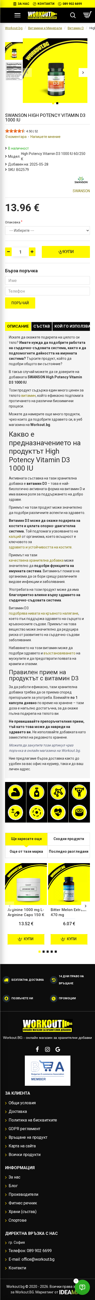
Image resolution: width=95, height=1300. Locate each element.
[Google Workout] (58, 1049)
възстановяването (59, 653)
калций (15, 537)
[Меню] (17, 15)
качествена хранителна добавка (36, 560)
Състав (41, 326)
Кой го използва (72, 326)
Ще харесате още (26, 839)
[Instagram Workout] (47, 1049)
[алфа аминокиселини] (58, 792)
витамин (28, 396)
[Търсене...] (73, 15)
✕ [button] (76, 1280)
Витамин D (76, 28)
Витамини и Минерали (45, 28)
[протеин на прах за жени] (15, 792)
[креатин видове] (79, 792)
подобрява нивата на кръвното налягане (43, 613)
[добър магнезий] (36, 812)
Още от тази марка (26, 851)
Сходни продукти (68, 839)
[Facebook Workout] (37, 1049)
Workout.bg (14, 28)
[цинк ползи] (79, 812)
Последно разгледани (68, 851)
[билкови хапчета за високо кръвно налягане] (58, 812)
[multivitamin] (15, 812)
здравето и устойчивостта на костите (40, 547)
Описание (18, 326)
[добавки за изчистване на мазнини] (36, 792)
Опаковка (12, 222)
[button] (27, 72)
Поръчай (20, 303)
